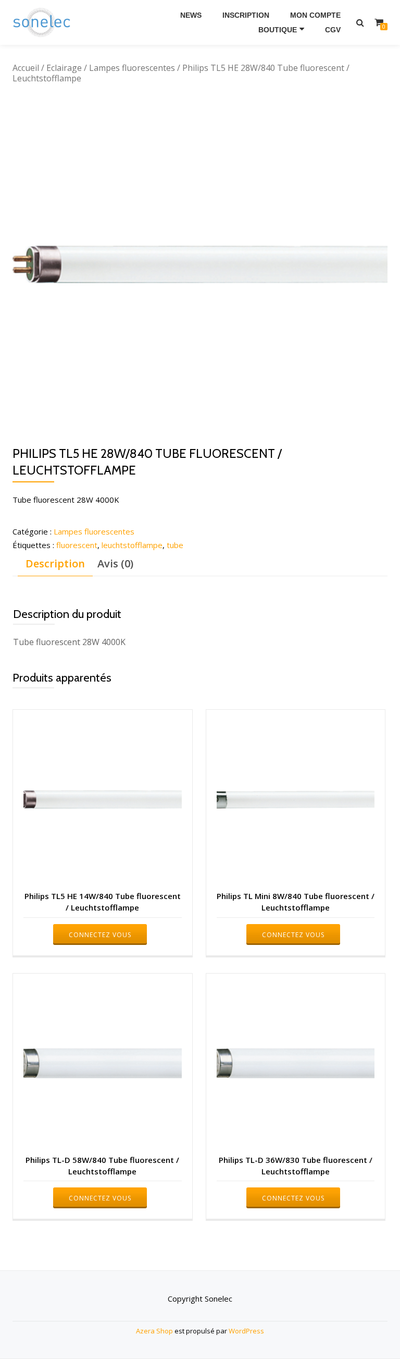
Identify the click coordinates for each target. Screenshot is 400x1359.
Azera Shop (154, 1331)
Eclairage (64, 68)
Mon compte (315, 15)
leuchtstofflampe (132, 545)
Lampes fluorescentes (132, 68)
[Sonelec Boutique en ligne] (43, 22)
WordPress (246, 1331)
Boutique (277, 30)
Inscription (245, 15)
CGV (333, 30)
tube (175, 545)
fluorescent (76, 545)
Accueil (25, 68)
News (191, 15)
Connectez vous (100, 934)
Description (55, 563)
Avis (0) (115, 563)
